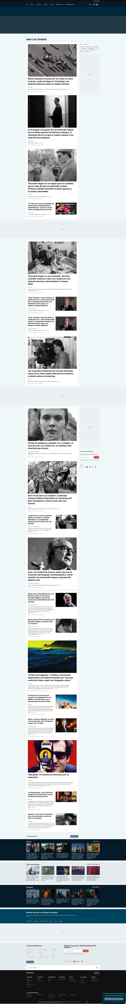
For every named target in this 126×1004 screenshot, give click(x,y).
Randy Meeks (33, 198)
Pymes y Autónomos (95, 980)
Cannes (29, 704)
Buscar (97, 967)
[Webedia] (97, 1)
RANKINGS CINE (59, 4)
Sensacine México (51, 994)
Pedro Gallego (34, 91)
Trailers (30, 799)
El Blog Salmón (94, 979)
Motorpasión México (73, 994)
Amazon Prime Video (44, 921)
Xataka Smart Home (30, 984)
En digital (30, 87)
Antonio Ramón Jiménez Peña (37, 690)
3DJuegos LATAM (40, 994)
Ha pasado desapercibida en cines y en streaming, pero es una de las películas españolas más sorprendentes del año (62, 855)
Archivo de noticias (32, 836)
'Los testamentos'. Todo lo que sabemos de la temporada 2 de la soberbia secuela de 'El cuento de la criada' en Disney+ (78, 878)
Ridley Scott (88, 46)
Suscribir (96, 457)
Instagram (90, 4)
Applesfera (28, 982)
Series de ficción (36, 921)
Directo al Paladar (62, 979)
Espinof (49, 980)
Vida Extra (39, 980)
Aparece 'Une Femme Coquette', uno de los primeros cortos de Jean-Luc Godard (40, 816)
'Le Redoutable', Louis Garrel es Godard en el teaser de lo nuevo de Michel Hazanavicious (40, 794)
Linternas (85, 49)
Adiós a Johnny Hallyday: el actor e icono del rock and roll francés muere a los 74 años (41, 721)
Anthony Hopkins (96, 46)
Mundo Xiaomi (29, 986)
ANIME (51, 4)
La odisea (55, 921)
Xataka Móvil (29, 980)
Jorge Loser (33, 533)
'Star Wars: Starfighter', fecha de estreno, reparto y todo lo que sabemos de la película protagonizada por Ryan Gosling (32, 878)
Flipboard (94, 4)
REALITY (46, 4)
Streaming (29, 887)
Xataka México (29, 994)
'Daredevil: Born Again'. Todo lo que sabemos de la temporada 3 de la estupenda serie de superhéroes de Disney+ (93, 878)
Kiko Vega (33, 636)
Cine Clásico (31, 141)
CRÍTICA (32, 4)
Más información (63, 1002)
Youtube (96, 4)
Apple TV (50, 921)
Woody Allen (82, 46)
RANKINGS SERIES (70, 4)
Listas (29, 379)
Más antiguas (74, 836)
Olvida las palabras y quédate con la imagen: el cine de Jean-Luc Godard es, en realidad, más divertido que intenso (50, 446)
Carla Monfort (34, 312)
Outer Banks (84, 48)
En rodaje (30, 821)
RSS (93, 467)
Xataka (28, 979)
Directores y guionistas (33, 451)
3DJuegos (39, 979)
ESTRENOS (38, 4)
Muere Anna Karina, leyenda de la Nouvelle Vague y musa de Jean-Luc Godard (41, 622)
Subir (96, 973)
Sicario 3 (81, 51)
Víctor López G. (34, 216)
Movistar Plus (29, 952)
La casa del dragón (30, 957)
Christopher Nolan (92, 49)
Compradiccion (83, 982)
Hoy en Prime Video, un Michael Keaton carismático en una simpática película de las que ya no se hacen (63, 901)
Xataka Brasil (29, 996)
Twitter (99, 4)
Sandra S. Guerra (34, 457)
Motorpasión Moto (73, 980)
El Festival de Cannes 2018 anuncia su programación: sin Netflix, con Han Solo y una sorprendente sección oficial (39, 698)
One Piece (87, 51)
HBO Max (60, 921)
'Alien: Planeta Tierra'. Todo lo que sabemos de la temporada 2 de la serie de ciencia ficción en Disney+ (47, 878)
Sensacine (50, 979)
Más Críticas (96, 841)
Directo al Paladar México (62, 995)
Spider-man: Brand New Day (43, 957)
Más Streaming (95, 887)
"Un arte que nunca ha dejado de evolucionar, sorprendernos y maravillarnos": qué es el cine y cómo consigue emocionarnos (41, 207)
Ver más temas (30, 961)
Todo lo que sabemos (33, 864)
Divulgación (31, 212)
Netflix (40, 952)
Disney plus (54, 949)
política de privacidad (95, 460)
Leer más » (69, 89)
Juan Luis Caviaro (34, 292)
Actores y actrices (32, 308)
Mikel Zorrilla (34, 787)
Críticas (30, 194)
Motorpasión (72, 979)
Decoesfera (82, 980)
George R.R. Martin (91, 48)
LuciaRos (32, 809)
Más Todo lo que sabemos (93, 864)
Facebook (92, 4)
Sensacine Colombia (51, 996)
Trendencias (82, 979)
